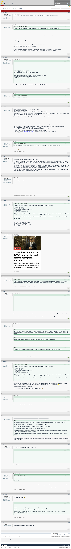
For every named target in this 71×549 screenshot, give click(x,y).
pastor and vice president (27, 511)
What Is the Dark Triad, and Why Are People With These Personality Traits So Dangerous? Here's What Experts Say (31, 418)
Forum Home (6, 547)
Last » (21, 8)
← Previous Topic (59, 534)
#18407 (69, 156)
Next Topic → (68, 534)
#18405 (69, 106)
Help (68, 3)
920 (12, 8)
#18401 (69, 12)
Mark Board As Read (16, 547)
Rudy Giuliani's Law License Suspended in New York (21, 477)
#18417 (69, 444)
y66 (3, 276)
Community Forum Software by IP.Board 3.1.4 (64, 547)
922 (15, 8)
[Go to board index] (7, 2)
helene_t (4, 175)
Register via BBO (58, 3)
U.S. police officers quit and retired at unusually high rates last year (24, 525)
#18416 (69, 415)
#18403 (69, 57)
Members (5, 5)
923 (17, 8)
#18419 (69, 494)
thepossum (5, 361)
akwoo (4, 291)
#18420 (69, 522)
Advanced (70, 5)
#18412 (69, 291)
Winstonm (5, 12)
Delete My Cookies (11, 547)
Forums (2, 5)
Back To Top (2, 547)
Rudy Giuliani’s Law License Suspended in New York (21, 447)
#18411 (69, 276)
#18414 (69, 361)
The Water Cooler (64, 534)
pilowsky (4, 106)
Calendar (9, 5)
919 (10, 8)
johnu (4, 415)
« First (7, 8)
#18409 (69, 200)
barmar (4, 156)
